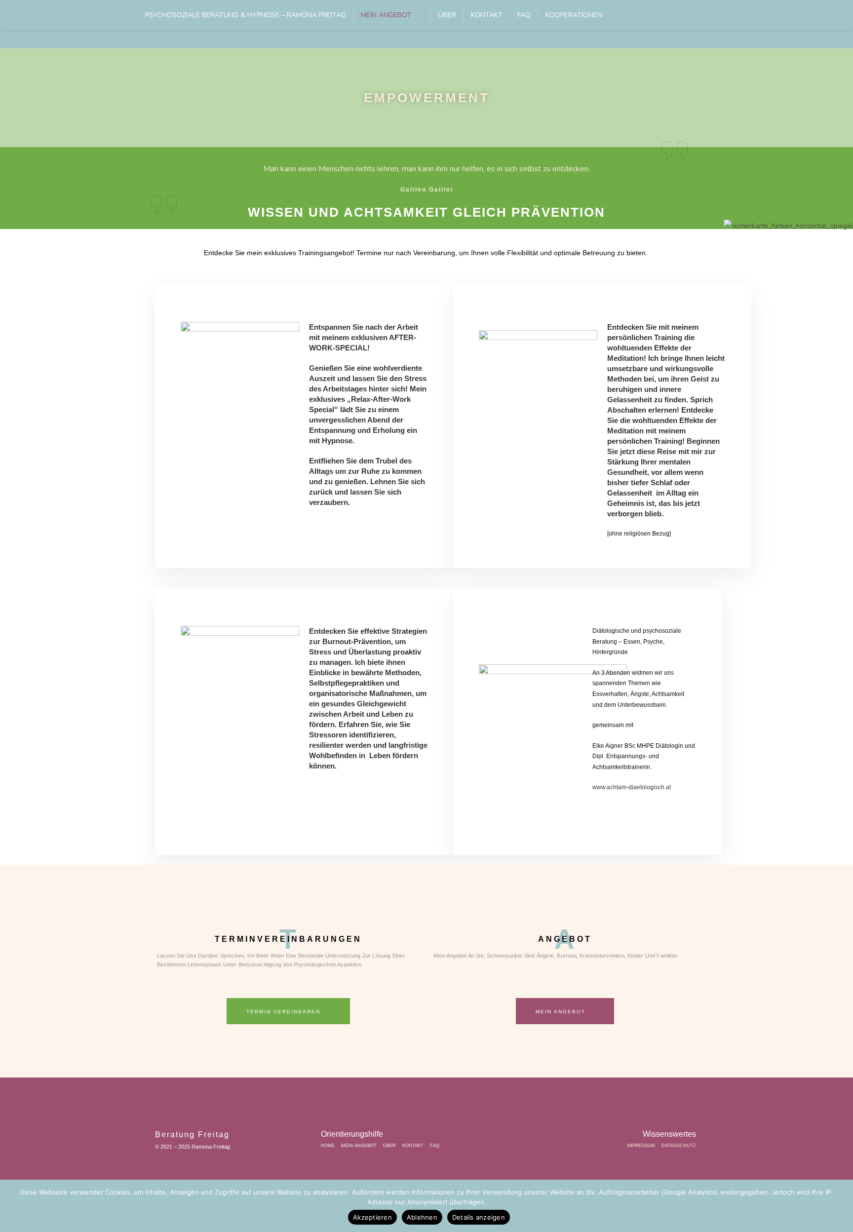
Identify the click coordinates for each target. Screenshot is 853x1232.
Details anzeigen (478, 1217)
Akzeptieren (372, 1217)
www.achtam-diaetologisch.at (631, 787)
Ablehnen (422, 1217)
